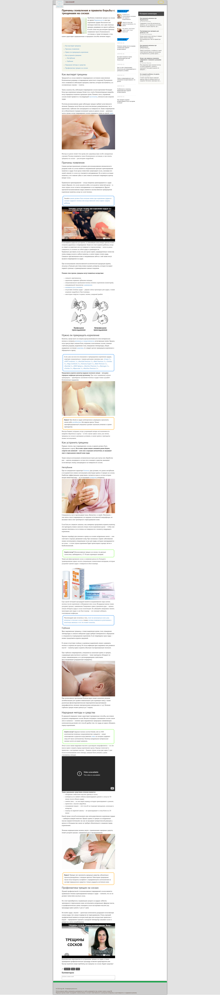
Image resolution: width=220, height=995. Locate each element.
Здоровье (67, 969)
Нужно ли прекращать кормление (76, 52)
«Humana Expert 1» (87, 364)
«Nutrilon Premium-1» (91, 366)
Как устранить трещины (73, 55)
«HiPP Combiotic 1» (70, 361)
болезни (86, 470)
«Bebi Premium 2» (99, 361)
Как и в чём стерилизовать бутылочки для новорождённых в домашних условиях (126, 69)
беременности (99, 20)
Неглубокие (71, 58)
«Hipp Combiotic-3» (73, 364)
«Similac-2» (68, 368)
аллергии (93, 477)
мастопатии (93, 97)
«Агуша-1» (107, 359)
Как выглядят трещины (73, 46)
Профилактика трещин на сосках (76, 68)
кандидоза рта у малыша (73, 287)
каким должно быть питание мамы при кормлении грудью (90, 198)
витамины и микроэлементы (85, 341)
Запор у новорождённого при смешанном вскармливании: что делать (126, 80)
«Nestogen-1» (104, 366)
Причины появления (72, 49)
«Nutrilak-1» (68, 366)
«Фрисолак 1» (77, 368)
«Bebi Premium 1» (101, 364)
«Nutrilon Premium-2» (90, 368)
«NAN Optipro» (78, 366)
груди (111, 113)
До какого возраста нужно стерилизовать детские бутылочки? (124, 58)
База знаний (70, 2)
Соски (77, 969)
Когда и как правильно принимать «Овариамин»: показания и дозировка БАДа (150, 60)
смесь (93, 736)
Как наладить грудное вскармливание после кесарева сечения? (126, 101)
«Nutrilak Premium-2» (85, 361)
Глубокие (70, 61)
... (158, 26)
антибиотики (76, 422)
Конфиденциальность (71, 988)
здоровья (80, 348)
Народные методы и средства (75, 65)
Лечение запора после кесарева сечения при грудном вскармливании (126, 48)
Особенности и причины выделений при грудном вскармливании (124, 91)
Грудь (73, 969)
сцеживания (88, 285)
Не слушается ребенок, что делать (149, 74)
